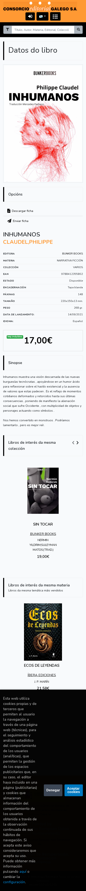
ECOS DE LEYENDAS (41, 665)
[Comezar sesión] (30, 16)
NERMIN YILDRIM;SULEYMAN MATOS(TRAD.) (43, 545)
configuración (14, 882)
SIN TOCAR (43, 524)
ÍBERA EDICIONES (42, 675)
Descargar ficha (22, 211)
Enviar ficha (20, 221)
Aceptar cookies (73, 790)
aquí (22, 871)
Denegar (53, 790)
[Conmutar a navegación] (55, 16)
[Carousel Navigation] (76, 443)
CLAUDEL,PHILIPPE (28, 242)
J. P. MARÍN (41, 682)
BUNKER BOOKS (72, 254)
